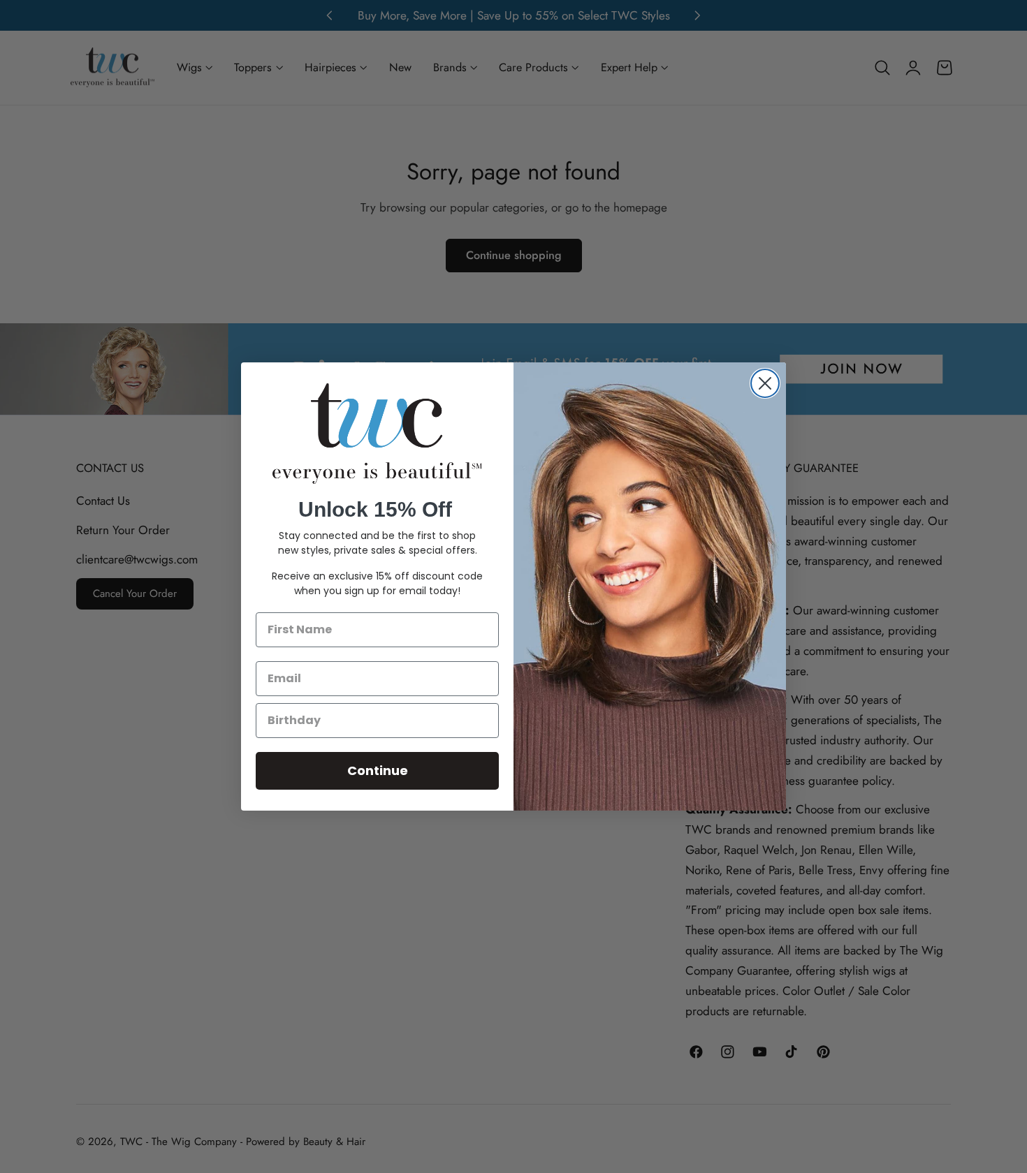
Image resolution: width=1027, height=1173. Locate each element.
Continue (377, 770)
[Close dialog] (765, 383)
